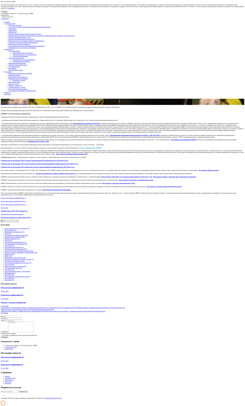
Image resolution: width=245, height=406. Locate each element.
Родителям (8, 72)
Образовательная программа (16, 249)
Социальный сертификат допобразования (22, 91)
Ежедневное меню (14, 82)
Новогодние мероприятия (14, 232)
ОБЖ (8, 256)
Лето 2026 (9, 280)
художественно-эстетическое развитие (19, 251)
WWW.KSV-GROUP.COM (52, 398)
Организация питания (15, 70)
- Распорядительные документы (22, 53)
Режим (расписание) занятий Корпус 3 (13, 204)
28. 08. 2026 (4, 291)
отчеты (8, 240)
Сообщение (4, 332)
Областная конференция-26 (12, 288)
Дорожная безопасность (16, 58)
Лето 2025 (9, 278)
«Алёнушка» (5, 18)
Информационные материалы (18, 78)
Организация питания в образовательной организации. (26, 46)
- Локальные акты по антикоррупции (24, 54)
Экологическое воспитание (15, 242)
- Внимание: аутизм (18, 80)
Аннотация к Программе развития (12, 214)
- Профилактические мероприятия (23, 60)
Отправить (5, 337)
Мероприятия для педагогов (15, 257)
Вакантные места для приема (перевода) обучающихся (26, 41)
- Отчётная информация (20, 56)
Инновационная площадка (17, 63)
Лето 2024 (9, 275)
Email (2, 318)
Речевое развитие (12, 239)
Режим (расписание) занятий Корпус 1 (13, 198)
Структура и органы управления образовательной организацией (29, 27)
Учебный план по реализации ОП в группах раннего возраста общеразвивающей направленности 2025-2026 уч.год (39, 164)
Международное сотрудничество (19, 44)
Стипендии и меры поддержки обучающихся (23, 42)
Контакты (8, 94)
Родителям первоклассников (17, 89)
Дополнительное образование (16, 244)
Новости (7, 92)
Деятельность (9, 49)
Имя (2, 316)
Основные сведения (15, 25)
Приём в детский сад (15, 85)
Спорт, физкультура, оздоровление (17, 228)
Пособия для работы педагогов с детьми (19, 259)
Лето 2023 (9, 270)
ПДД (8, 233)
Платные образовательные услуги (19, 37)
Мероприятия (10, 230)
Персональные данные (8, 333)
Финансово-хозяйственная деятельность (21, 39)
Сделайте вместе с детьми (16, 87)
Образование (12, 30)
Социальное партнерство (15, 261)
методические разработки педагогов (18, 263)
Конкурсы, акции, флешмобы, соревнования (21, 252)
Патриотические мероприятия (16, 235)
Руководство (12, 32)
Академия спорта (14, 66)
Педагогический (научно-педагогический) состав (24, 34)
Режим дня (4, 208)
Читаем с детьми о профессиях (13, 302)
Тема (2, 320)
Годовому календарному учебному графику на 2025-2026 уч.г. (56, 173)
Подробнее (10, 8)
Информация (10, 273)
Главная (7, 22)
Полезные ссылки (14, 75)
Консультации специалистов (17, 77)
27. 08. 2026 (4, 299)
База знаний (12, 68)
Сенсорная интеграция (13, 268)
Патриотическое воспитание (17, 65)
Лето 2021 (9, 245)
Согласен (4, 11)
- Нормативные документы (21, 61)
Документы (12, 29)
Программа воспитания (14, 247)
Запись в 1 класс (13, 84)
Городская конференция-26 (12, 295)
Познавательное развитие (15, 237)
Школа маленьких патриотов (15, 266)
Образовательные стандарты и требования (22, 48)
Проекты (9, 254)
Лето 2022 (9, 264)
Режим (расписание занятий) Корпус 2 (13, 201)
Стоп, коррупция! (14, 51)
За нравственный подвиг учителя (17, 271)
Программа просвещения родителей (20, 73)
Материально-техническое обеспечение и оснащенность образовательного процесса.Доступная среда (41, 36)
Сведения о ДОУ (10, 23)
